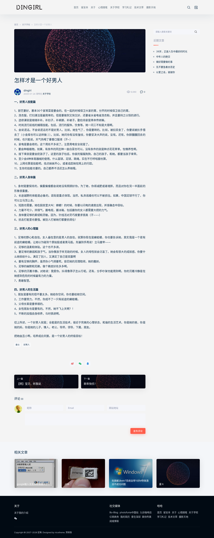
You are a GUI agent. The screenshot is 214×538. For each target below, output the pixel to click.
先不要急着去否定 (165, 67)
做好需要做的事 (164, 61)
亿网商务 (114, 516)
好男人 (27, 344)
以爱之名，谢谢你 (165, 72)
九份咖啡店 (146, 512)
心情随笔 (103, 7)
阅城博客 (114, 521)
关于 (93, 7)
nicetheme (60, 532)
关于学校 (115, 7)
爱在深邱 (136, 516)
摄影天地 (151, 7)
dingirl (27, 90)
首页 (76, 7)
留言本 (84, 7)
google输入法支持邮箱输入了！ (33, 484)
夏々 (161, 484)
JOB (66, 484)
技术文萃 (139, 7)
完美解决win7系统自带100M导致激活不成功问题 (130, 482)
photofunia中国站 (129, 512)
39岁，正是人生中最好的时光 (171, 51)
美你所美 (146, 516)
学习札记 (127, 7)
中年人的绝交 (163, 56)
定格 (40, 532)
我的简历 (125, 516)
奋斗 (18, 344)
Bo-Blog (114, 512)
